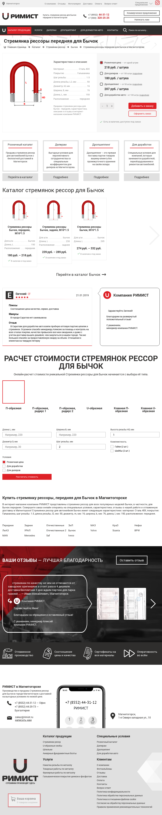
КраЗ (115, 525)
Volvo (93, 530)
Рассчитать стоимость (27, 476)
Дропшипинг (103, 749)
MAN (5, 535)
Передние (8, 525)
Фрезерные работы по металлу (59, 772)
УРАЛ (27, 530)
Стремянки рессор (55, 47)
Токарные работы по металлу (58, 768)
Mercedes (29, 535)
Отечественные (55, 525)
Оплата (98, 4)
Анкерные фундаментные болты (60, 753)
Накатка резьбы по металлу (57, 764)
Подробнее (60, 177)
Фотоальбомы (104, 768)
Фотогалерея (74, 4)
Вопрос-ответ (110, 4)
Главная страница (16, 47)
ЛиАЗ (5, 530)
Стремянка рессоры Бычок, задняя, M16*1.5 (54, 228)
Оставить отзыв (132, 560)
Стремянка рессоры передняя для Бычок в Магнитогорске (113, 47)
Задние (28, 525)
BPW (137, 530)
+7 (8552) (98, 15)
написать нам (23, 720)
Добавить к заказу (142, 105)
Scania (116, 530)
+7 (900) (98, 18)
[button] (153, 603)
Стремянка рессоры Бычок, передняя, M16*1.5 (20, 230)
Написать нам (141, 19)
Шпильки (47, 749)
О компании (50, 4)
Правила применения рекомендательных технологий (124, 806)
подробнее (137, 73)
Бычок (74, 47)
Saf (48, 535)
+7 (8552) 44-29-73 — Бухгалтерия (27, 708)
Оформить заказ (142, 113)
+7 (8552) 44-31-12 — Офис (30, 702)
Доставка (87, 4)
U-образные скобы (52, 745)
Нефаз (138, 525)
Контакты (112, 30)
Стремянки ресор (52, 741)
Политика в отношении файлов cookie (116, 799)
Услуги (38, 30)
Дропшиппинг (68, 30)
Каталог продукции (19, 30)
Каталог (36, 47)
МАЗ (93, 525)
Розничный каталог (107, 741)
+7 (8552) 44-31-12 (81, 702)
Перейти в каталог (20, 177)
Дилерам (51, 30)
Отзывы (62, 4)
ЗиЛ (70, 525)
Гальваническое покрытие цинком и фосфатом (67, 776)
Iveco (71, 535)
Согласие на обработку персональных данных (121, 803)
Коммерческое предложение (142, 12)
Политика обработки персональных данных (120, 795)
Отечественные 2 (56, 530)
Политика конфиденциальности (113, 791)
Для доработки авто (92, 30)
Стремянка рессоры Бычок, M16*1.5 (89, 228)
